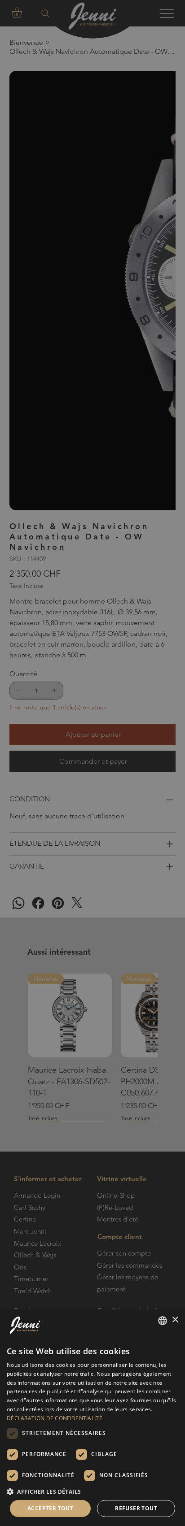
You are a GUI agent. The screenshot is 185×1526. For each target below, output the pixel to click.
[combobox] (162, 1320)
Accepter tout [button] (50, 1508)
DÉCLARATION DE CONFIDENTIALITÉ (54, 1418)
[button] (92, 1491)
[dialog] (92, 1417)
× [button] (175, 1320)
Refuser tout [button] (136, 1508)
